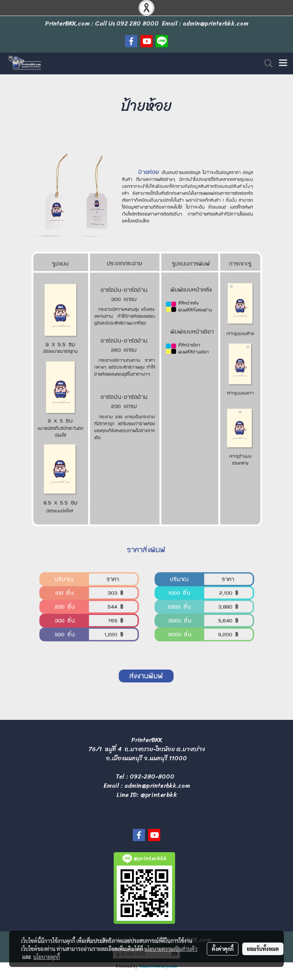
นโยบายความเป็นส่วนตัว (170, 948)
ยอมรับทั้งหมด (263, 948)
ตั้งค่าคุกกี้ (222, 948)
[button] (266, 63)
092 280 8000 (137, 23)
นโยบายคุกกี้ (46, 956)
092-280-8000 (152, 776)
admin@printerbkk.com (157, 785)
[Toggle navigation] (283, 63)
